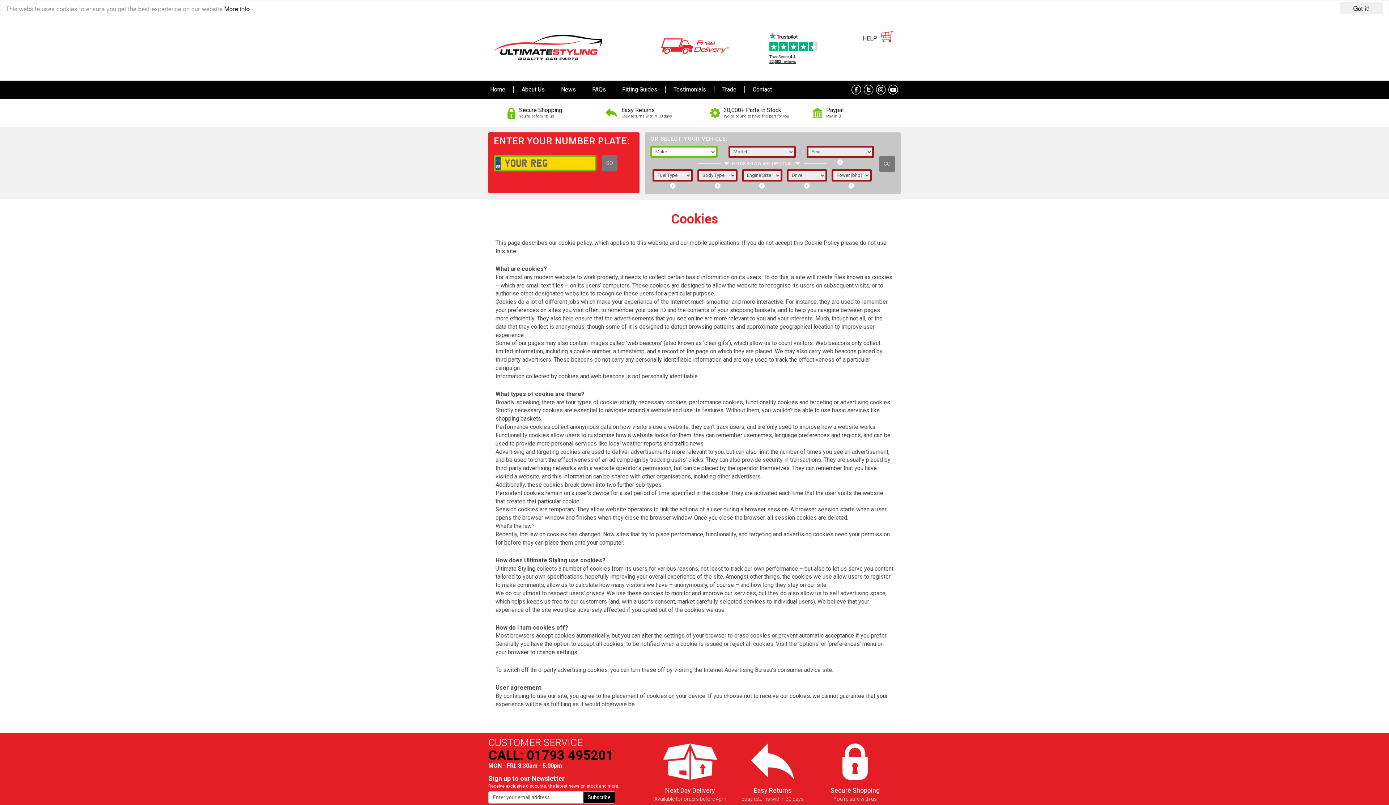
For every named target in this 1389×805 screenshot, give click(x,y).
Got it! (1361, 8)
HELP (870, 38)
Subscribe (599, 797)
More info (237, 8)
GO (609, 163)
